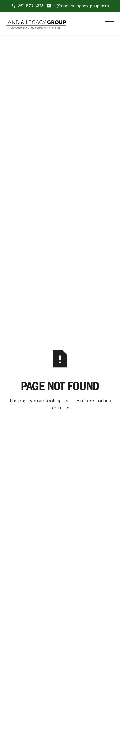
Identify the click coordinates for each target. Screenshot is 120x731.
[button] (109, 23)
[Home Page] (36, 23)
